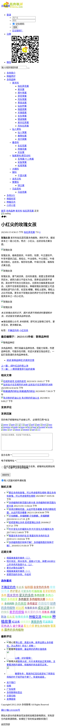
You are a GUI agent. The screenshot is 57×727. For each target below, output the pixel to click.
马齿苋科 (16, 189)
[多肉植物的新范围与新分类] (21, 502)
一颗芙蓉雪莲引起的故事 (18, 369)
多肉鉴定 (32, 603)
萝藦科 (15, 182)
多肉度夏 (12, 599)
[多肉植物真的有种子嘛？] (20, 542)
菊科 (14, 172)
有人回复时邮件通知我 (15, 480)
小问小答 (11, 205)
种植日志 (11, 202)
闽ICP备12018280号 (10, 710)
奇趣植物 (44, 603)
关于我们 (11, 682)
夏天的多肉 (26, 595)
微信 (9, 62)
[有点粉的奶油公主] (11, 398)
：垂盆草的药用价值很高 (30, 649)
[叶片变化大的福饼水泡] (19, 529)
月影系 (46, 612)
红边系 (16, 621)
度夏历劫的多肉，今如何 (19, 574)
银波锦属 (22, 119)
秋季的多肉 (21, 616)
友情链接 (11, 699)
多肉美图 (20, 603)
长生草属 (22, 116)
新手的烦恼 (17, 611)
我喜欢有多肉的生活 (39, 536)
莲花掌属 (22, 96)
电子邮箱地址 (8, 461)
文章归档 (11, 696)
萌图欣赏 (11, 199)
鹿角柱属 (22, 136)
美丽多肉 (36, 621)
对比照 (19, 607)
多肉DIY (11, 195)
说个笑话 (18, 626)
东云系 (20, 587)
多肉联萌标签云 (14, 692)
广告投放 (11, 689)
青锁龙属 (22, 103)
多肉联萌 (5, 6)
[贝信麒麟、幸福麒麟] (18, 516)
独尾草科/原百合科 (21, 156)
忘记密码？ (17, 31)
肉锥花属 (22, 149)
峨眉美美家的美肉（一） (19, 571)
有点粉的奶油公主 (30, 398)
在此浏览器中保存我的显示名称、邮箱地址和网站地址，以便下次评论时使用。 (29, 467)
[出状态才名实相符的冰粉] (14, 385)
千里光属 (22, 175)
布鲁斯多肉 (31, 608)
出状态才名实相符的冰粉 (40, 385)
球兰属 (21, 185)
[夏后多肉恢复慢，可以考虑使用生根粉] (27, 493)
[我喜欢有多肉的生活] (18, 536)
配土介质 (29, 626)
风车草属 (22, 99)
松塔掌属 (22, 165)
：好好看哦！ (24, 658)
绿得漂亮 (25, 622)
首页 (3, 211)
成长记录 (43, 607)
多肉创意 (39, 595)
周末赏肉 (13, 595)
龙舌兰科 (16, 179)
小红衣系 (23, 330)
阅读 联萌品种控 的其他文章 (20, 360)
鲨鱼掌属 (22, 162)
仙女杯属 (22, 106)
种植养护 (11, 76)
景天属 (21, 89)
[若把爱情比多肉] (16, 522)
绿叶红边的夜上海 (14, 366)
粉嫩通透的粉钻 (27, 391)
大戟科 (15, 169)
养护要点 (15, 591)
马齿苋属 (22, 192)
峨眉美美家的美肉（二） (19, 558)
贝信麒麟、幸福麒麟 (39, 516)
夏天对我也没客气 (15, 568)
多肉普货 (23, 599)
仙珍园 (29, 587)
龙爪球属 (22, 139)
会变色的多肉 (41, 587)
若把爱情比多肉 (32, 522)
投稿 (9, 686)
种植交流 (35, 616)
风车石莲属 (23, 126)
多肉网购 (9, 603)
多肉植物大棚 (37, 599)
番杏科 (15, 142)
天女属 (21, 152)
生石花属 (22, 146)
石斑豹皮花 (20, 381)
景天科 (15, 83)
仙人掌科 (16, 129)
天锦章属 (22, 112)
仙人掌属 (22, 132)
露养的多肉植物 (14, 629)
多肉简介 (11, 73)
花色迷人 (6, 626)
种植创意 (47, 617)
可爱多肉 (26, 591)
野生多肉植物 (42, 626)
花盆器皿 (48, 621)
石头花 (11, 616)
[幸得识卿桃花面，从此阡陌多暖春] (25, 509)
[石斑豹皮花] (8, 381)
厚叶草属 (22, 93)
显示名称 (6, 455)
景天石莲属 (23, 122)
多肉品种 (11, 79)
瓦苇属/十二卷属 (26, 159)
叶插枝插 (37, 591)
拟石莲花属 (23, 86)
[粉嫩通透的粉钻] (10, 391)
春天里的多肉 (33, 611)
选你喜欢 (6, 580)
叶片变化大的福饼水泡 (43, 529)
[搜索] (28, 68)
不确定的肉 (13, 330)
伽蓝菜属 (22, 109)
